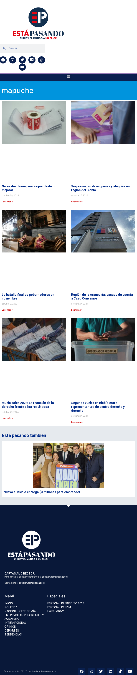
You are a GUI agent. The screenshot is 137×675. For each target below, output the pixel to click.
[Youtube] (22, 67)
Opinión (10, 498)
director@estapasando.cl (55, 448)
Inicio (8, 475)
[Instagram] (12, 59)
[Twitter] (22, 59)
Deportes (11, 502)
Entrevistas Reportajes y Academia (24, 488)
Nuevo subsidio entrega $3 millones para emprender (42, 363)
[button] (69, 77)
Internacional (15, 494)
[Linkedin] (31, 59)
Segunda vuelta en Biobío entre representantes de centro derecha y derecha (98, 278)
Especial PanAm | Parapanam (59, 480)
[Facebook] (81, 543)
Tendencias (13, 506)
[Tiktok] (41, 59)
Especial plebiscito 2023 (65, 475)
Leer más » (7, 158)
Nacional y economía (20, 483)
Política (10, 479)
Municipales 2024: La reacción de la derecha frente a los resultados (28, 276)
